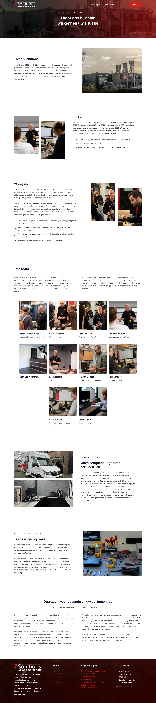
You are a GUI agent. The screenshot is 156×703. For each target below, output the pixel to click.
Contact (56, 679)
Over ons (56, 676)
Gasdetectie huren (88, 676)
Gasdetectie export (88, 685)
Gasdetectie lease (88, 679)
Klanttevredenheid (60, 682)
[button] (101, 4)
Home (55, 671)
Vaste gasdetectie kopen (91, 674)
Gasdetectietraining (88, 688)
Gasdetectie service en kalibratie (94, 682)
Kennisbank (57, 674)
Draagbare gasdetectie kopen (93, 671)
